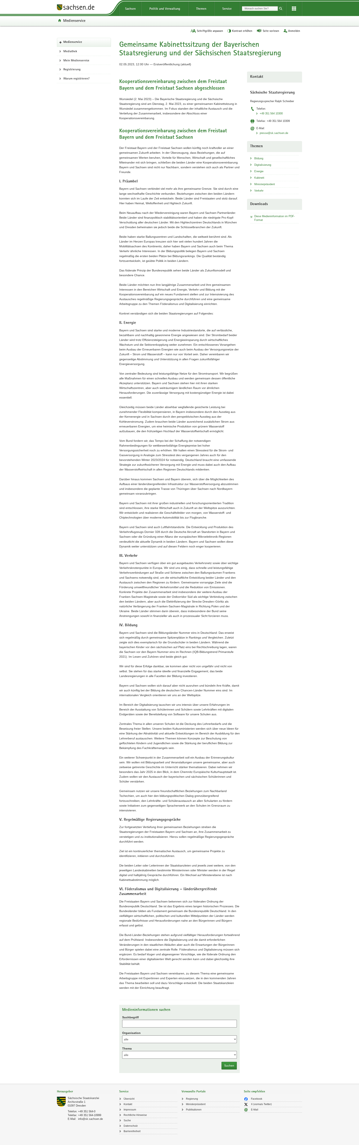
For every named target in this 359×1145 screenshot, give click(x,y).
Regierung (192, 1098)
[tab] (86, 1092)
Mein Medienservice (76, 60)
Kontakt (128, 1104)
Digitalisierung (262, 164)
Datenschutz (131, 1125)
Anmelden (294, 31)
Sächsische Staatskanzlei (83, 1098)
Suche (127, 1120)
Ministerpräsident (264, 184)
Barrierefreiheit (132, 1131)
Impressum (130, 1109)
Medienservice (74, 20)
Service (227, 9)
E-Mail (254, 1109)
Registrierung (72, 69)
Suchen (229, 1065)
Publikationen (194, 1109)
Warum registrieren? (76, 78)
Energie (258, 171)
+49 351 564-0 (86, 1111)
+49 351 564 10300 (271, 113)
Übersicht (129, 1098)
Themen (201, 9)
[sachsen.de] (86, 8)
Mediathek (70, 51)
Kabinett (259, 177)
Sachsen (130, 9)
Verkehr (258, 190)
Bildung (258, 158)
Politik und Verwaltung (164, 9)
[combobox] (260, 8)
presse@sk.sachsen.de (274, 133)
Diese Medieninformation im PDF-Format (274, 218)
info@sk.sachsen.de (90, 1118)
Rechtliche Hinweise (135, 1115)
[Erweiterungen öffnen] (294, 8)
